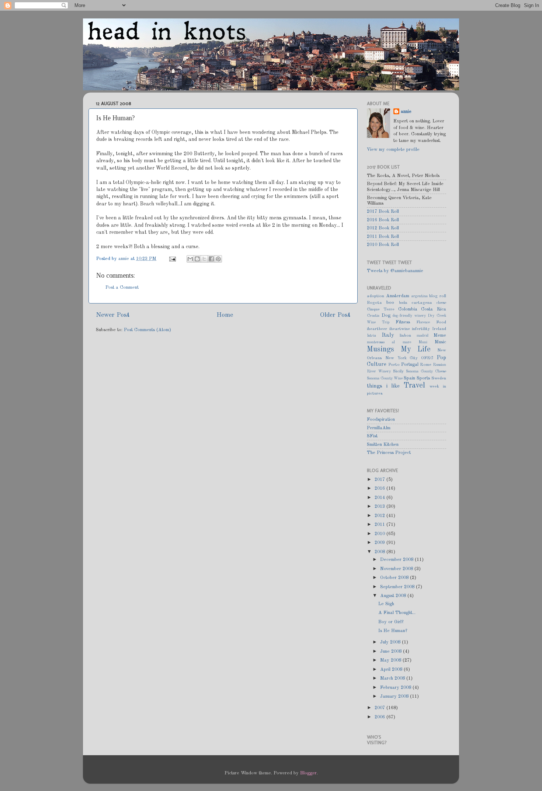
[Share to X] (204, 259)
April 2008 (392, 669)
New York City (401, 358)
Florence (423, 322)
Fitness (403, 322)
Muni (422, 342)
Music (440, 342)
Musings (380, 349)
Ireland (439, 329)
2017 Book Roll (383, 211)
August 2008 (393, 595)
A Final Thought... (397, 612)
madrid (422, 335)
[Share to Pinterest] (218, 259)
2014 (380, 497)
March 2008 (393, 678)
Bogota (374, 303)
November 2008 (397, 568)
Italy (388, 335)
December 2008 (397, 559)
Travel (414, 385)
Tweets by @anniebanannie (395, 270)
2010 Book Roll (383, 244)
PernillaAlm (378, 428)
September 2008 (398, 586)
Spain (409, 378)
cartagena (421, 303)
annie (124, 258)
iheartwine (399, 329)
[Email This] (190, 259)
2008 (380, 551)
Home (224, 315)
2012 (380, 515)
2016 (380, 488)
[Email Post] (172, 258)
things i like (383, 386)
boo (390, 302)
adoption (375, 296)
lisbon (405, 335)
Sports (423, 378)
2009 (380, 542)
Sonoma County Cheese (426, 371)
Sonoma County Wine (385, 378)
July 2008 (391, 642)
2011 (380, 524)
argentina (419, 296)
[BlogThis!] (197, 259)
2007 (380, 707)
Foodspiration (381, 419)
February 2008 (396, 687)
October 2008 (395, 577)
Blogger (308, 773)
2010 (380, 533)
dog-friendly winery (409, 316)
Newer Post (112, 315)
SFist (372, 436)
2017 (380, 479)
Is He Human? (392, 630)
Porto (394, 364)
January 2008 (395, 696)
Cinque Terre (381, 309)
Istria (371, 335)
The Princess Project (389, 452)
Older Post (335, 315)
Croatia (373, 316)
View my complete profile (393, 149)
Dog (386, 315)
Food (441, 322)
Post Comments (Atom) (147, 329)
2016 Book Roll (383, 220)
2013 (380, 506)
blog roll (437, 296)
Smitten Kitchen (383, 444)
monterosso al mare (389, 342)
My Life (416, 349)
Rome (425, 364)
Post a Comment (122, 287)
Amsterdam (397, 296)
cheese (441, 303)
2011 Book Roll (383, 236)
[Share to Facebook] (211, 259)
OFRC (427, 358)
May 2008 (391, 660)
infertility (421, 329)
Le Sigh (386, 603)
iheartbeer (377, 329)
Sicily (398, 371)
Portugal (409, 364)
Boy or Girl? (390, 622)
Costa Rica (433, 309)
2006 (380, 717)
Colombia (407, 309)
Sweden (438, 378)
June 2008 (391, 651)
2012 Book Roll (383, 228)
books (403, 303)
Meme (440, 335)
